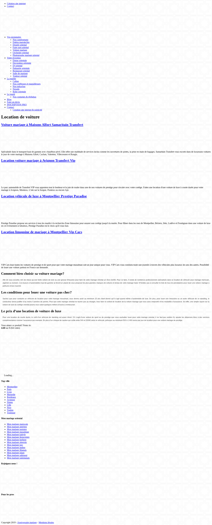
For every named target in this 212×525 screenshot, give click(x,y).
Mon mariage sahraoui (17, 455)
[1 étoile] (22, 340)
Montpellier (12, 386)
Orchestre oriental (21, 52)
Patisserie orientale (21, 68)
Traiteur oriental (20, 76)
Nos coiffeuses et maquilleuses (27, 84)
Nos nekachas (19, 86)
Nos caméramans (20, 39)
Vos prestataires (14, 37)
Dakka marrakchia (21, 42)
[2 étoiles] (66, 340)
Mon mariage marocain (17, 424)
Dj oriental (17, 65)
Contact (10, 6)
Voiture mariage (20, 50)
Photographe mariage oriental (26, 55)
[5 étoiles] (22, 362)
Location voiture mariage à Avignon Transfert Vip (38, 160)
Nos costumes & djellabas (24, 97)
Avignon (11, 399)
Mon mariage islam (15, 452)
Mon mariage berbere (16, 439)
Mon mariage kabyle (16, 434)
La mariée (11, 78)
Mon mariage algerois (17, 442)
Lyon (9, 392)
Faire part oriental (21, 47)
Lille (9, 405)
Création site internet (16, 3)
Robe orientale (19, 91)
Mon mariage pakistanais (18, 458)
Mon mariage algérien (17, 426)
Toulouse (11, 412)
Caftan (16, 81)
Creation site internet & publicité (27, 110)
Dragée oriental (20, 45)
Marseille (11, 394)
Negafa (16, 89)
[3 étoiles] (110, 340)
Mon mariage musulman (18, 432)
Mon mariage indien (16, 447)
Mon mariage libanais (17, 450)
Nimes (10, 402)
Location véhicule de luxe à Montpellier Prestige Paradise (44, 196)
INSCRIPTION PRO (17, 104)
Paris (9, 389)
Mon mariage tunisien (17, 429)
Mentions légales (46, 522)
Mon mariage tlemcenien (18, 437)
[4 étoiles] (154, 340)
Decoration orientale (22, 63)
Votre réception (14, 58)
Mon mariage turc (15, 445)
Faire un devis (13, 102)
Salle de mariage (20, 73)
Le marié (11, 94)
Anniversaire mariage (27, 522)
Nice (9, 407)
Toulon (10, 410)
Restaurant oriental (21, 71)
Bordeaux (11, 397)
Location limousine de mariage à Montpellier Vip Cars (41, 232)
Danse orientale (20, 60)
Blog (9, 99)
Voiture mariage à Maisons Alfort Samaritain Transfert (42, 125)
